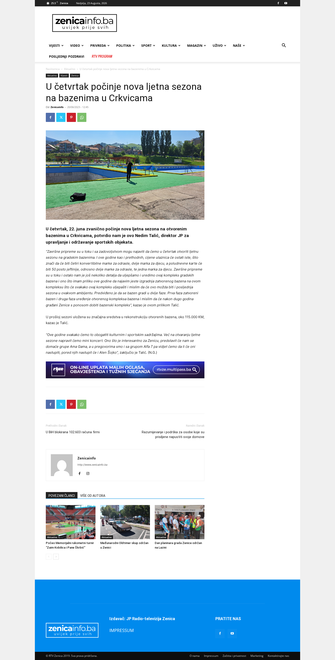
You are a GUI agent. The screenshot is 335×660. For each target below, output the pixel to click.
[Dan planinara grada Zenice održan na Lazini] (179, 522)
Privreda (98, 45)
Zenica (75, 75)
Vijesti (54, 45)
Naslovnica (53, 69)
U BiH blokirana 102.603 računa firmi (73, 432)
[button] (283, 46)
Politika (123, 45)
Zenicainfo (57, 107)
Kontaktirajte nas (278, 656)
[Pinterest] (71, 117)
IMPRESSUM (121, 630)
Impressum (211, 656)
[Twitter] (60, 117)
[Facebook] (278, 3)
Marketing (256, 656)
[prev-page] (49, 556)
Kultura (169, 45)
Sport (146, 45)
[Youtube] (285, 3)
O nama (195, 656)
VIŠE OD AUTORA (92, 496)
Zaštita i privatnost (234, 656)
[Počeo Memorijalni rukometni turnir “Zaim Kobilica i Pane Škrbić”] (70, 522)
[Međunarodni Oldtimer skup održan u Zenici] (125, 522)
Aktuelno (69, 69)
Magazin (194, 45)
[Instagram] (89, 474)
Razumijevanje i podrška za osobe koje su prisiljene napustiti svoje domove (173, 434)
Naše (237, 45)
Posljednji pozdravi (66, 56)
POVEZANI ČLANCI (62, 496)
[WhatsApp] (81, 117)
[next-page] (56, 556)
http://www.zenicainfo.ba (92, 464)
